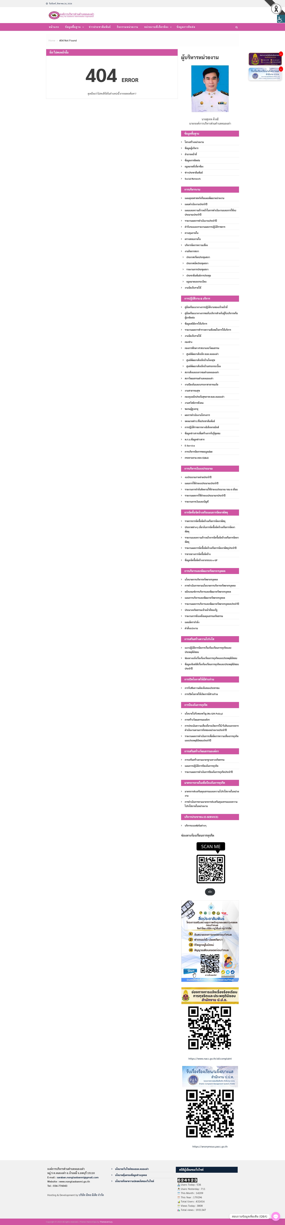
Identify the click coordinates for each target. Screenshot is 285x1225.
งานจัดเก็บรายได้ (193, 287)
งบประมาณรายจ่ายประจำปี (198, 477)
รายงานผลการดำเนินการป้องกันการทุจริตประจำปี (209, 771)
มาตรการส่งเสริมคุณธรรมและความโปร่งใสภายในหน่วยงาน (212, 793)
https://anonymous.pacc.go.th (210, 1146)
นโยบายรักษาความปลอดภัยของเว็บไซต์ (134, 1181)
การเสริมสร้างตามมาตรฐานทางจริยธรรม (204, 759)
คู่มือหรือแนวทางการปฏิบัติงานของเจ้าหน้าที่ (206, 307)
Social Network (193, 178)
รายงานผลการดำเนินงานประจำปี (201, 220)
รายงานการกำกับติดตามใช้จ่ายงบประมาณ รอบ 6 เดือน (211, 489)
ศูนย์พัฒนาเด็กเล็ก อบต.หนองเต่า (202, 353)
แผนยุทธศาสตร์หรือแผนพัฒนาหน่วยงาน (204, 198)
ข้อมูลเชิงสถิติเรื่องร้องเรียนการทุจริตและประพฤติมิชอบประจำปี (212, 666)
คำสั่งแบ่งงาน (191, 628)
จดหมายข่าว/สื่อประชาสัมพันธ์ (200, 421)
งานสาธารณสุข (192, 390)
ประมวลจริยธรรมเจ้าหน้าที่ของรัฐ (201, 609)
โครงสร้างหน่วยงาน (194, 142)
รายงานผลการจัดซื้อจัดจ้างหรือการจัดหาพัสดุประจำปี (211, 547)
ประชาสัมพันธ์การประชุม (198, 275)
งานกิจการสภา (192, 251)
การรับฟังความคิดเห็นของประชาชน (202, 687)
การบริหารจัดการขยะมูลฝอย (198, 451)
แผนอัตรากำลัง (192, 622)
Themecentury (106, 1221)
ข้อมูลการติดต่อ (186, 26)
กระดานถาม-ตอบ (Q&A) (197, 457)
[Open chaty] (275, 1216)
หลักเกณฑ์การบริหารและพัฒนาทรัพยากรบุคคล (208, 591)
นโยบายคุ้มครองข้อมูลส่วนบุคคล (131, 1175)
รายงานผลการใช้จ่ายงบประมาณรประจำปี (205, 495)
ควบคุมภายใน (191, 232)
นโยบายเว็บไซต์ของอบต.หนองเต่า (132, 1168)
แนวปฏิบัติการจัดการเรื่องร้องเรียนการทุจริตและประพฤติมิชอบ (208, 649)
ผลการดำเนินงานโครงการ (197, 415)
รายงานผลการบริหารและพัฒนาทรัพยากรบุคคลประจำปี (212, 603)
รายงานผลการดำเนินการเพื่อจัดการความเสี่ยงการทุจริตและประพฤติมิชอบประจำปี (211, 738)
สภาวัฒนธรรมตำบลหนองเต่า (199, 378)
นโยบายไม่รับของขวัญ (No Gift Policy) (204, 713)
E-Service (190, 445)
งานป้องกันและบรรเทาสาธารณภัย (201, 384)
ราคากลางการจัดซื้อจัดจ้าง (198, 554)
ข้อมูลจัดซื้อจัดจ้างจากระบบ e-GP (201, 560)
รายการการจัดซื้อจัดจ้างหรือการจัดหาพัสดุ (205, 521)
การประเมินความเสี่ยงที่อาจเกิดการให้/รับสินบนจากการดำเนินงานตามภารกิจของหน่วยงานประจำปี (212, 728)
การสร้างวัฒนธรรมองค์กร (197, 719)
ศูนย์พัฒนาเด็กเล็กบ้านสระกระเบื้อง (203, 366)
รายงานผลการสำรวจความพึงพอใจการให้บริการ (208, 329)
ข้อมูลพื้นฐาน (73, 26)
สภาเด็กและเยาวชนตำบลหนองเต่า (202, 372)
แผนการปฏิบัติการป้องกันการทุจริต (201, 765)
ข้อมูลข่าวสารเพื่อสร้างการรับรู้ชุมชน (202, 433)
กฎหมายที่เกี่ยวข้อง (194, 166)
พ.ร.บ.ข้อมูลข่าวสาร (195, 439)
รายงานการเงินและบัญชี (196, 501)
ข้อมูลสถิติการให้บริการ (196, 323)
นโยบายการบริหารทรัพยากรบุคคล (201, 579)
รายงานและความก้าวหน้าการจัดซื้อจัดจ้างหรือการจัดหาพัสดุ (212, 539)
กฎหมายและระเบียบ (196, 281)
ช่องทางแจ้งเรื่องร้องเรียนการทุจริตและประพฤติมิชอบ (211, 658)
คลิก (210, 891)
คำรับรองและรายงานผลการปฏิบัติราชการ (205, 226)
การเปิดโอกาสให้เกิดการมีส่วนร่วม (201, 694)
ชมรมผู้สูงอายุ (191, 408)
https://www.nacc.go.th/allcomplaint (210, 1058)
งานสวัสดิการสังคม (194, 402)
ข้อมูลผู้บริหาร (191, 148)
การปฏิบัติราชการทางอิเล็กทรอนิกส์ (202, 427)
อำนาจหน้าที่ (191, 154)
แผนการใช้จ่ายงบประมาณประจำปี (201, 483)
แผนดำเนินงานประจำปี (196, 204)
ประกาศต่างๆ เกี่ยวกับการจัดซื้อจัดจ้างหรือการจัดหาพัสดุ (210, 529)
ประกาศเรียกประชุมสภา (198, 257)
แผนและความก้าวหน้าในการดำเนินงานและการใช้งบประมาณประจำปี (210, 212)
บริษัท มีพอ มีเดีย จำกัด (91, 1195)
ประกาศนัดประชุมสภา (197, 263)
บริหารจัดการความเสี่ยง (196, 245)
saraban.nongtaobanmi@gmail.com (78, 1177)
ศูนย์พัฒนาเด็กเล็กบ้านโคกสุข (200, 360)
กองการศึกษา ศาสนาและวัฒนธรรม (202, 348)
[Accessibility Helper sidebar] (281, 19)
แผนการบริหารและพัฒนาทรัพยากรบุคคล (205, 597)
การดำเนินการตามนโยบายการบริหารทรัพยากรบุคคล (210, 585)
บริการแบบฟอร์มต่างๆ (195, 825)
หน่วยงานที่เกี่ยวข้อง (156, 26)
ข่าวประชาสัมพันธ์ (100, 26)
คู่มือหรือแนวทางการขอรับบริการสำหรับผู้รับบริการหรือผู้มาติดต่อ (211, 315)
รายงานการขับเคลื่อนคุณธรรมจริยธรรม (204, 616)
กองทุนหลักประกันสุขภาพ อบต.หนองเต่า (204, 396)
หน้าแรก (54, 26)
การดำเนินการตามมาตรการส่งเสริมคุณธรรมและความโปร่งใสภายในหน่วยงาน (211, 804)
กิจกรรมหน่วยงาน (127, 26)
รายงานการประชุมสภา (197, 269)
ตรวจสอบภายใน (193, 239)
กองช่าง (188, 341)
